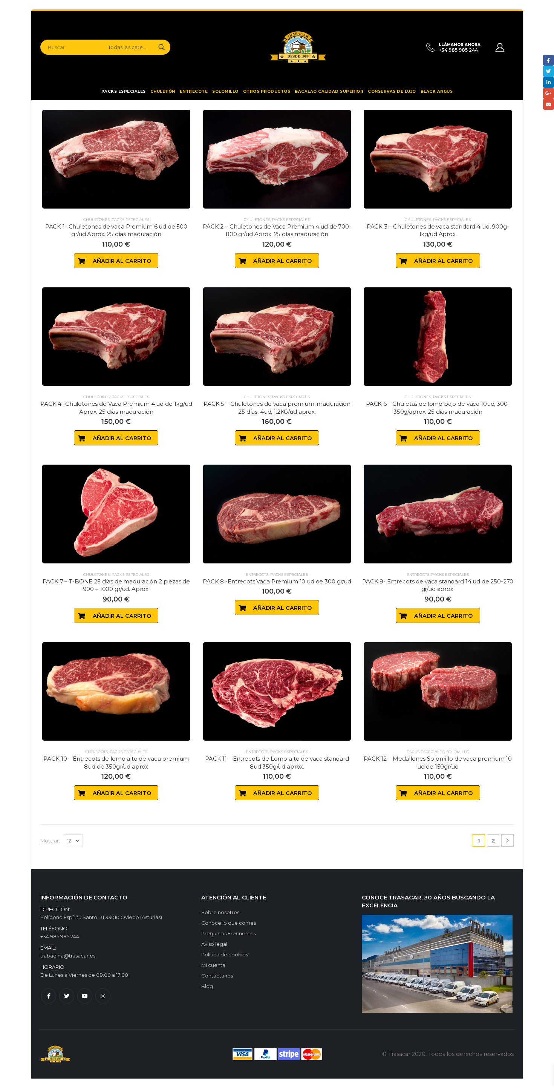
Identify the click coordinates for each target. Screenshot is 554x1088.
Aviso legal (214, 944)
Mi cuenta (213, 965)
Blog (207, 986)
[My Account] (500, 47)
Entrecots (257, 574)
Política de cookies (224, 954)
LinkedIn (548, 82)
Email (548, 104)
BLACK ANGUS (437, 91)
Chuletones (96, 219)
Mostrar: (50, 841)
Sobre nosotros (220, 912)
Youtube (84, 996)
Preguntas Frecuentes (228, 933)
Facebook (48, 996)
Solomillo (457, 751)
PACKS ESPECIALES (123, 91)
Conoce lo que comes (228, 923)
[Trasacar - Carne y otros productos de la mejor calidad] (292, 47)
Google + (548, 93)
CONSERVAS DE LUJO (392, 91)
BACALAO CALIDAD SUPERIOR (329, 91)
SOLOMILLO (225, 91)
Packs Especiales (130, 219)
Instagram (102, 996)
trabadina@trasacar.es (67, 956)
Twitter (66, 996)
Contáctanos (217, 976)
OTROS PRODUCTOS (267, 91)
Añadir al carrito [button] (122, 261)
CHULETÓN (162, 91)
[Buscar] (161, 47)
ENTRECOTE (194, 91)
